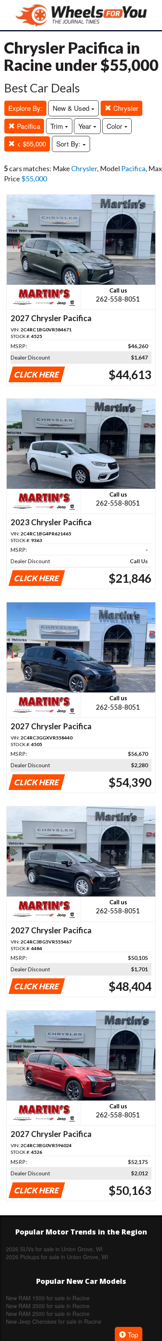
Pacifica (27, 126)
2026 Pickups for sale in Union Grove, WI (57, 1257)
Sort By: (69, 143)
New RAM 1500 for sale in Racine (48, 1298)
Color (115, 126)
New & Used (72, 108)
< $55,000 (30, 143)
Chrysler (124, 108)
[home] (81, 15)
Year (85, 126)
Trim (57, 126)
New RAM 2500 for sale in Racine (48, 1314)
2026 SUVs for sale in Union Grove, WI (54, 1249)
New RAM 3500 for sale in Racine (48, 1306)
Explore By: (25, 108)
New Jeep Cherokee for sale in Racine (53, 1321)
